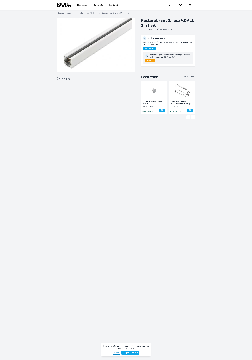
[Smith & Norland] (64, 5)
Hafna (116, 353)
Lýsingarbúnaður (64, 13)
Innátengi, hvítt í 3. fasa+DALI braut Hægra (181, 102)
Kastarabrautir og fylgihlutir (86, 13)
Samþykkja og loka (130, 353)
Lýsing (68, 78)
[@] (162, 110)
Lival (59, 78)
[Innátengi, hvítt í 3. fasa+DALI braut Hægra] (182, 91)
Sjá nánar (130, 348)
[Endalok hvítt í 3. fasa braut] (154, 91)
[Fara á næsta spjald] (193, 117)
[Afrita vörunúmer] (153, 29)
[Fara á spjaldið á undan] (188, 117)
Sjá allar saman (188, 77)
